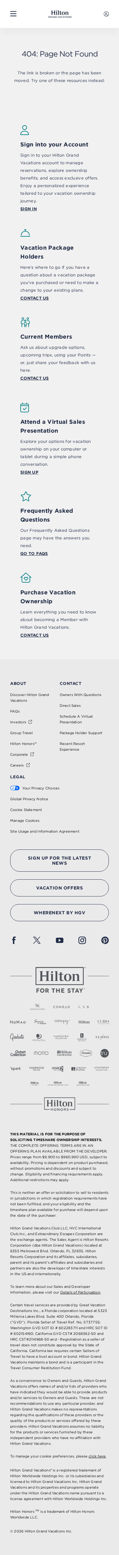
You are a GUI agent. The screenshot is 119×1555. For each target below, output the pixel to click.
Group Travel (21, 733)
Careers (17, 765)
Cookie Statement (26, 810)
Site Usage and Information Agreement (44, 831)
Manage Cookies (24, 820)
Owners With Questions (81, 695)
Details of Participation (80, 1292)
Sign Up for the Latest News (59, 860)
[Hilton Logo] (60, 980)
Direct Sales (70, 705)
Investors (18, 722)
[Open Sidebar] (13, 14)
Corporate (19, 754)
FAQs (15, 711)
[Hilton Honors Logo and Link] (59, 1104)
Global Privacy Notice (29, 799)
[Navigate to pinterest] (105, 940)
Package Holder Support (81, 733)
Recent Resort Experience (72, 746)
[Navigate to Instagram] (82, 940)
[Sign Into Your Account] (106, 14)
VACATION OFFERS (59, 888)
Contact (71, 683)
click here (97, 1456)
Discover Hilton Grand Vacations (29, 698)
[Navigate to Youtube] (59, 940)
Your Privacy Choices (40, 788)
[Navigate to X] (37, 940)
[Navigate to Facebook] (14, 940)
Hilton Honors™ (23, 743)
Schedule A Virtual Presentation (76, 719)
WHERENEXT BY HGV (60, 913)
